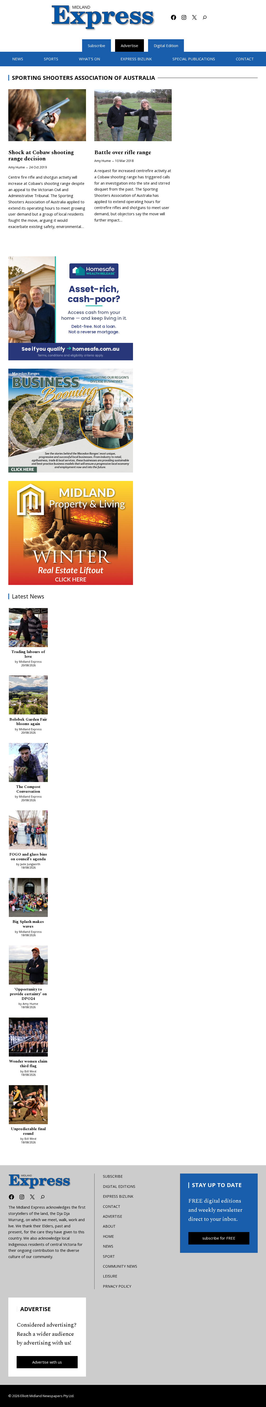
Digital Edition (166, 45)
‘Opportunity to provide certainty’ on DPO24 (28, 994)
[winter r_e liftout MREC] (70, 533)
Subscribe (96, 45)
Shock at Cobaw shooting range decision (41, 155)
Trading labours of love (28, 654)
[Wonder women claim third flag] (28, 1038)
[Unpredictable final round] (28, 1105)
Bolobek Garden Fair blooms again (28, 722)
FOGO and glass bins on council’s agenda (28, 857)
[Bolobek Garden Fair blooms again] (28, 695)
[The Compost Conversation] (28, 763)
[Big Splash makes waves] (28, 898)
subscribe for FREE (218, 1238)
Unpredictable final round (28, 1131)
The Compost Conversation (28, 789)
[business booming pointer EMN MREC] (70, 421)
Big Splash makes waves (28, 924)
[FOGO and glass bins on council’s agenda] (28, 830)
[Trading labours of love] (28, 628)
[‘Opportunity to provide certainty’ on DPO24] (28, 966)
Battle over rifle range (122, 152)
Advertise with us (47, 1362)
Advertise (129, 45)
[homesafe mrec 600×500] (70, 308)
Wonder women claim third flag (28, 1064)
